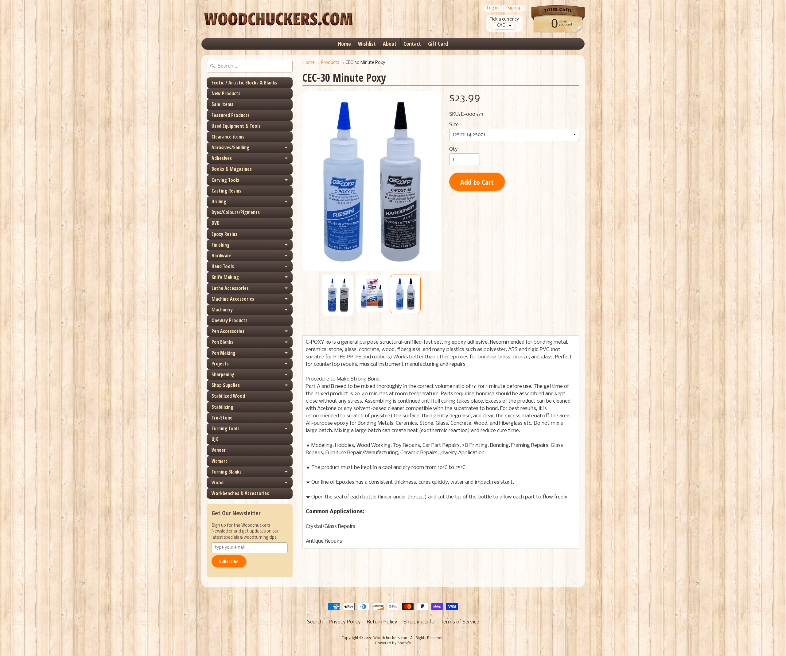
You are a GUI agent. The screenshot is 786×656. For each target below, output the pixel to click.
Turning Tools (225, 428)
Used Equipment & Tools (236, 126)
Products (330, 63)
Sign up (514, 8)
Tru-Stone (222, 417)
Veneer (219, 450)
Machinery (222, 309)
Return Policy (382, 622)
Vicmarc (220, 461)
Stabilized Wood (228, 395)
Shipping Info (418, 622)
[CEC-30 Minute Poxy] (337, 295)
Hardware (222, 255)
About (389, 43)
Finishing (221, 244)
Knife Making (225, 277)
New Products (226, 93)
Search (315, 622)
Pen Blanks (222, 341)
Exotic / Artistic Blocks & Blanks (244, 82)
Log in (492, 8)
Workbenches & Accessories (240, 493)
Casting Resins (226, 190)
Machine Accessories (233, 298)
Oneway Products (229, 320)
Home (344, 43)
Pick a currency (504, 19)
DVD (216, 223)
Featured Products (231, 115)
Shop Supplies (226, 385)
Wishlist (367, 43)
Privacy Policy (345, 622)
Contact (412, 43)
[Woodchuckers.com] (278, 19)
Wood (218, 482)
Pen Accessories (228, 331)
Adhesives (222, 158)
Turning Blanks (227, 471)
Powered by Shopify (393, 643)
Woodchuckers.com (390, 638)
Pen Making (223, 352)
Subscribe (229, 561)
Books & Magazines (232, 169)
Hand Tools (223, 266)
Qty (453, 149)
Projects (220, 363)
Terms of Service (460, 622)
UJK (215, 439)
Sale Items (222, 104)
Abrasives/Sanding (230, 147)
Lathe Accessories (230, 288)
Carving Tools (225, 180)
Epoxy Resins (224, 234)
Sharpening (223, 374)
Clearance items (228, 136)
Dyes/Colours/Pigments (236, 212)
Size (454, 125)
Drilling (219, 201)
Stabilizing (222, 407)
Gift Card (438, 43)
